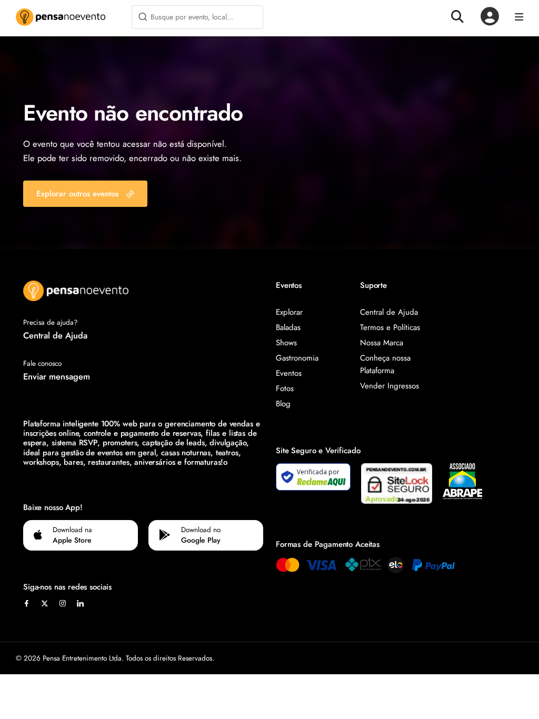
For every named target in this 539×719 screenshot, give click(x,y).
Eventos (289, 373)
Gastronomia (297, 358)
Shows (286, 342)
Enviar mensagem (56, 376)
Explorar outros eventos (77, 193)
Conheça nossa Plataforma (385, 364)
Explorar (289, 312)
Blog (283, 404)
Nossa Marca (381, 342)
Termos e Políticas (390, 327)
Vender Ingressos (389, 386)
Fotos (285, 388)
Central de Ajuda (55, 335)
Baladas (288, 327)
